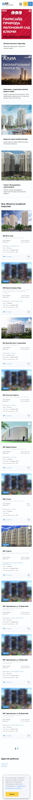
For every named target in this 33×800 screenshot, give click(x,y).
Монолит (13, 509)
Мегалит (13, 353)
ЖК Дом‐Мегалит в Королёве (14, 343)
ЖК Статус (7, 499)
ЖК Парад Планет (10, 447)
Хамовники (4, 765)
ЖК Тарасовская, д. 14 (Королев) (15, 606)
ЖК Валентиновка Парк (12, 288)
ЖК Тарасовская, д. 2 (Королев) (15, 660)
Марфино (4, 766)
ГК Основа (13, 457)
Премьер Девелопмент (17, 618)
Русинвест (13, 405)
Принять (12, 794)
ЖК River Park (8, 236)
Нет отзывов (8, 256)
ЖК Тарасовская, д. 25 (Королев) (15, 713)
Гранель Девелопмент (17, 301)
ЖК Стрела (7, 551)
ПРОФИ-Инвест (15, 246)
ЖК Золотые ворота (11, 395)
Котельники (4, 763)
